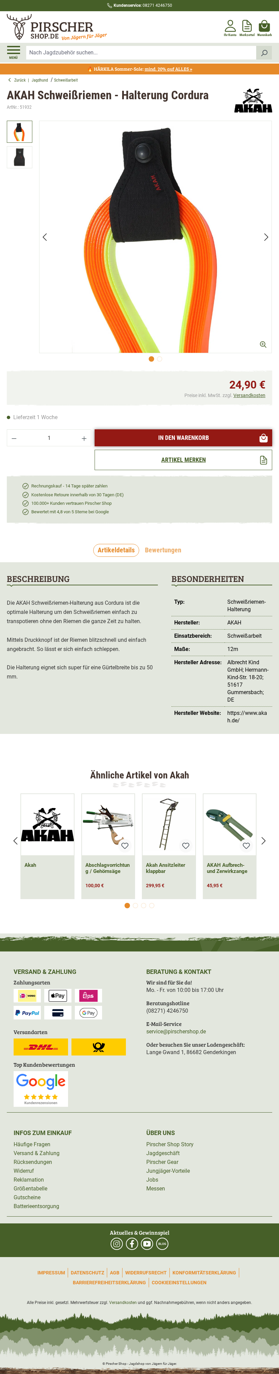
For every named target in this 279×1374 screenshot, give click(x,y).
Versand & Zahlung (37, 1153)
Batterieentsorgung (36, 1206)
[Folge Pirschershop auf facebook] (132, 1244)
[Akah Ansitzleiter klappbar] (169, 824)
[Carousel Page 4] (151, 905)
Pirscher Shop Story (170, 1144)
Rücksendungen (33, 1162)
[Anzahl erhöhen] (84, 437)
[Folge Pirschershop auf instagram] (117, 1244)
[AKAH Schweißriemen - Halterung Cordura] (155, 237)
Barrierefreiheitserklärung (109, 1282)
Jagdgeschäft (163, 1153)
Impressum (51, 1272)
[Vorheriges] (44, 237)
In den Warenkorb (183, 437)
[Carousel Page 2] (135, 905)
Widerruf (24, 1171)
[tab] (116, 550)
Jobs (152, 1180)
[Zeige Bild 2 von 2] (159, 359)
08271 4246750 (143, 5)
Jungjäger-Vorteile (168, 1171)
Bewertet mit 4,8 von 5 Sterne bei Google (70, 511)
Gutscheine (27, 1197)
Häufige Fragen (32, 1144)
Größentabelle (30, 1188)
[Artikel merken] (125, 846)
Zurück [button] (21, 80)
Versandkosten (249, 395)
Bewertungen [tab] (163, 550)
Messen (155, 1188)
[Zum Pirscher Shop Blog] (162, 1244)
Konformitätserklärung (204, 1272)
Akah (30, 865)
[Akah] (253, 101)
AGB (114, 1272)
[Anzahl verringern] (14, 437)
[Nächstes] (266, 237)
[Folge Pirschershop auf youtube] (147, 1244)
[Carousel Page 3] (143, 905)
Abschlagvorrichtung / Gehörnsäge (107, 868)
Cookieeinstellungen (179, 1282)
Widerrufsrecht (146, 1272)
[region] (139, 243)
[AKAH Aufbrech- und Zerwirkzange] (229, 824)
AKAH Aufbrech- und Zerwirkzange (227, 868)
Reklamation (29, 1180)
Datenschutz (87, 1272)
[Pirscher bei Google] (40, 1088)
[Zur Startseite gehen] (72, 27)
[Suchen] (264, 53)
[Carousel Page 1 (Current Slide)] (127, 905)
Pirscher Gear (162, 1162)
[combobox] (141, 53)
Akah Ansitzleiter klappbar (165, 868)
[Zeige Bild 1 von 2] (151, 359)
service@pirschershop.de (176, 1031)
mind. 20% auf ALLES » (168, 69)
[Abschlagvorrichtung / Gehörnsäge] (108, 824)
